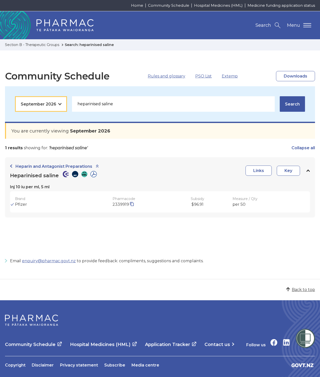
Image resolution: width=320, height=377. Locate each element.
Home (137, 5)
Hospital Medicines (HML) (218, 5)
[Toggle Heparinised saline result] (308, 170)
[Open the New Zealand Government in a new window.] (302, 365)
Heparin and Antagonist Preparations (54, 166)
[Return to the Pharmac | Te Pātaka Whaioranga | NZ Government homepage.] (31, 320)
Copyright (15, 365)
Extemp (230, 76)
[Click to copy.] (132, 204)
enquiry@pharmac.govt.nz (49, 260)
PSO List (203, 76)
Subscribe (114, 365)
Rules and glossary (166, 76)
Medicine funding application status (281, 5)
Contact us (217, 344)
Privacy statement (79, 365)
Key (288, 170)
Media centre (145, 365)
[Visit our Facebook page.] (274, 342)
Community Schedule (168, 5)
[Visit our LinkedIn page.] (286, 342)
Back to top (303, 289)
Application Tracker (167, 344)
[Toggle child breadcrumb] (97, 166)
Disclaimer (43, 365)
